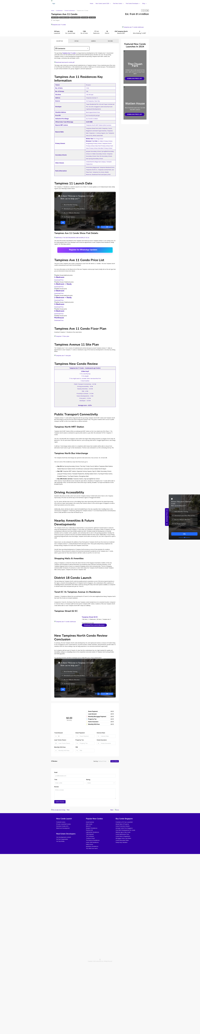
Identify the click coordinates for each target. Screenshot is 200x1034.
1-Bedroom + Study (63, 284)
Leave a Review (114, 761)
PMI (77, 747)
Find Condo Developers (132, 3)
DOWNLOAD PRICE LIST (134, 78)
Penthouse (59, 317)
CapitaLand (85, 17)
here (98, 112)
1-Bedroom (59, 277)
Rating (88, 779)
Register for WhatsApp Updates (83, 250)
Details (77, 41)
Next (111, 810)
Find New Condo (117, 3)
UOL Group (92, 17)
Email (55, 772)
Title (55, 779)
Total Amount (58, 733)
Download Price (58, 280)
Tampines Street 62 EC (90, 617)
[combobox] (103, 761)
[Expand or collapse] (88, 48)
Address (93, 41)
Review (56, 787)
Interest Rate (101, 733)
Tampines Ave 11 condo (69, 53)
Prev (68, 810)
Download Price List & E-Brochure (94, 625)
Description (59, 41)
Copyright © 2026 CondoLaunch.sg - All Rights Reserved (100, 961)
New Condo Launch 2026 (102, 3)
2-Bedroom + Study (63, 297)
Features (110, 41)
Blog (143, 3)
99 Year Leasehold (75, 17)
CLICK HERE (89, 122)
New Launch (55, 17)
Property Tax (80, 740)
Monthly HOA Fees (60, 747)
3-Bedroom (59, 304)
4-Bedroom (59, 311)
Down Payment (80, 733)
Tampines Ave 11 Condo (76, 368)
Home (91, 3)
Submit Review (60, 802)
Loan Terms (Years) (60, 740)
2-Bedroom (59, 290)
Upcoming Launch (64, 17)
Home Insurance (102, 740)
